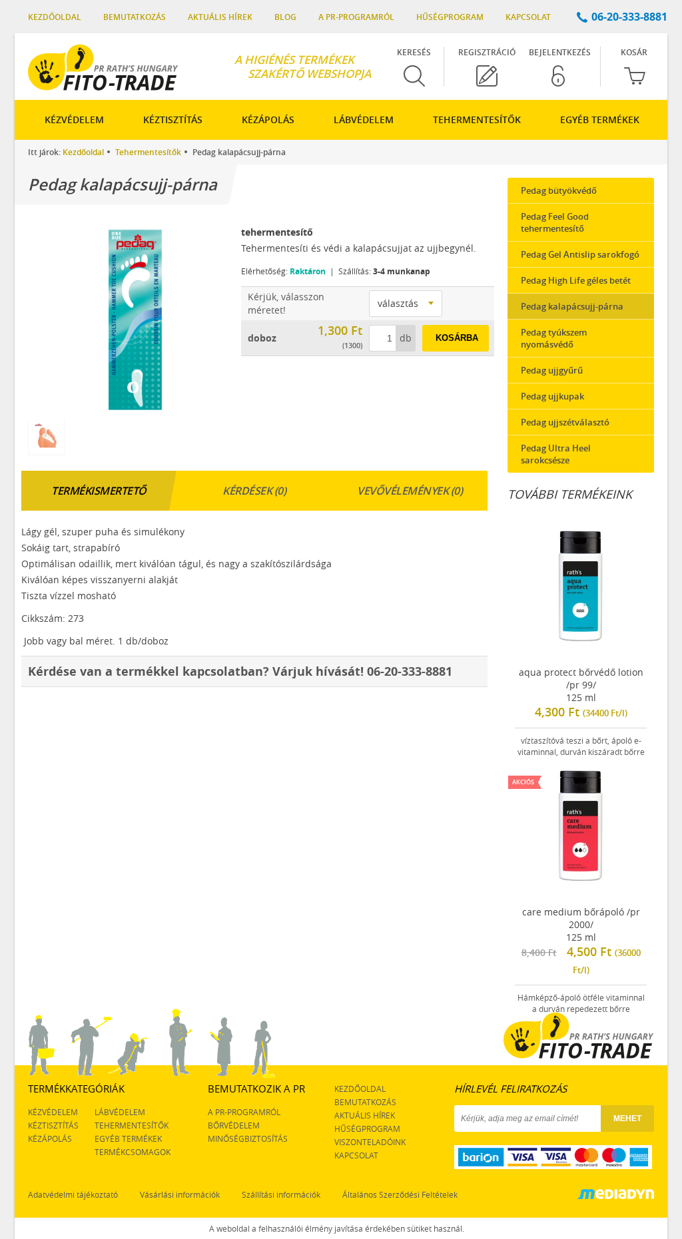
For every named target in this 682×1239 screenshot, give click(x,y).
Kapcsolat (528, 17)
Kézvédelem (74, 119)
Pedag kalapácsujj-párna (572, 306)
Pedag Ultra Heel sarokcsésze (556, 454)
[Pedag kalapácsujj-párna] (128, 317)
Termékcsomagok (132, 1151)
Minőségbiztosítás (248, 1138)
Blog (285, 17)
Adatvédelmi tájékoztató (73, 1194)
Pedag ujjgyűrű (552, 370)
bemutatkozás (365, 1102)
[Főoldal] (103, 67)
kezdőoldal (360, 1088)
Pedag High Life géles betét (576, 280)
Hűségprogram (450, 17)
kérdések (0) (254, 490)
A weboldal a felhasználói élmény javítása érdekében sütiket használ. (336, 1228)
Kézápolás (268, 119)
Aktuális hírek (220, 17)
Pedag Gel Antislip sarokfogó (580, 254)
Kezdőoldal (54, 17)
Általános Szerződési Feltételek (400, 1194)
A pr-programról (356, 17)
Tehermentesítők (477, 119)
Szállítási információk (281, 1194)
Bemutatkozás (134, 17)
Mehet (627, 1118)
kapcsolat (356, 1155)
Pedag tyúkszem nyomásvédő (554, 338)
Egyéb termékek (599, 119)
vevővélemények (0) (409, 490)
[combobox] (405, 303)
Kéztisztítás (172, 119)
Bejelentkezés (560, 52)
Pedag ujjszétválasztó (565, 422)
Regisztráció (486, 52)
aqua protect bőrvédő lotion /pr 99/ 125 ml (581, 711)
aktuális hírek (364, 1115)
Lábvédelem (364, 119)
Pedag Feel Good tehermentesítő (555, 222)
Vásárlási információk (180, 1194)
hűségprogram (367, 1128)
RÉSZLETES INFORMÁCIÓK (581, 744)
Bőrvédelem (234, 1125)
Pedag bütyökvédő (559, 190)
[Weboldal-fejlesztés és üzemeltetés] (615, 1195)
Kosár (634, 52)
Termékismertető (99, 490)
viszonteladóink (370, 1141)
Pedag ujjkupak (552, 396)
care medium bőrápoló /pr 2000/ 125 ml (578, 893)
